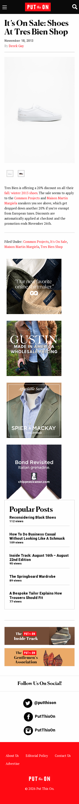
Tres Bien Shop (52, 247)
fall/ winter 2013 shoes (21, 193)
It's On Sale (58, 242)
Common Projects (27, 198)
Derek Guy (16, 46)
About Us (12, 756)
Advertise (13, 764)
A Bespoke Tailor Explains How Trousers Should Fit (35, 595)
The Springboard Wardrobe (32, 576)
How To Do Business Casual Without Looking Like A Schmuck (37, 536)
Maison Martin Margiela (21, 247)
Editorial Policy (37, 756)
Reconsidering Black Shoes (32, 517)
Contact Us (63, 756)
